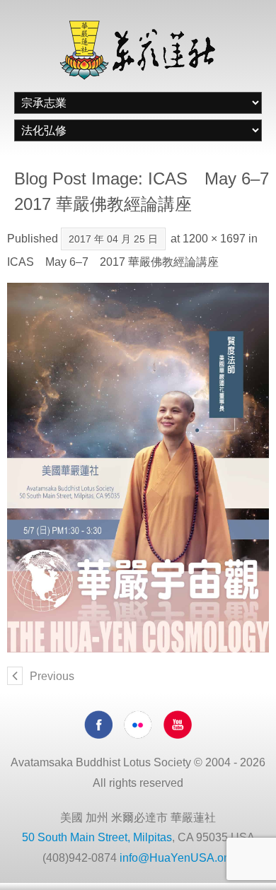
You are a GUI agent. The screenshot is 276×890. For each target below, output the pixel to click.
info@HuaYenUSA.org (177, 858)
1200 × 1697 (214, 239)
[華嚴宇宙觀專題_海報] (138, 467)
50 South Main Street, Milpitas (97, 837)
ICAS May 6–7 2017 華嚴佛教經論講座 (113, 262)
